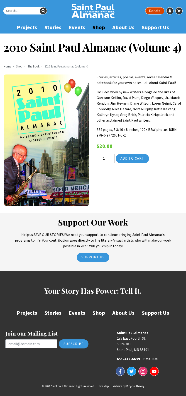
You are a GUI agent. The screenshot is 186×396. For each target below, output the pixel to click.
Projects (27, 27)
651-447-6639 (128, 359)
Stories (52, 27)
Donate (155, 10)
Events (77, 27)
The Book (33, 67)
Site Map (104, 386)
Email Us (150, 359)
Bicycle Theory (135, 386)
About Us (123, 27)
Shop (99, 27)
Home (7, 67)
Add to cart (132, 158)
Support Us (155, 27)
